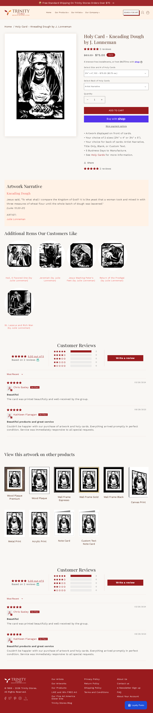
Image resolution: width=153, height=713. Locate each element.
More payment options (116, 126)
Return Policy (91, 683)
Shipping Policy (92, 688)
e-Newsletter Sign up (129, 688)
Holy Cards (98, 154)
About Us (122, 679)
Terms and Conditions (96, 692)
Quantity (88, 94)
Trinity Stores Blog (62, 703)
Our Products (59, 688)
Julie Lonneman (16, 219)
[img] (14, 382)
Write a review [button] (125, 358)
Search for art (131, 12)
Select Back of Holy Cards (97, 81)
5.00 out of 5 (36, 356)
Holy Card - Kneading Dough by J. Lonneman (43, 26)
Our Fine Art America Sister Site (63, 697)
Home (8, 26)
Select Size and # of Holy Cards (99, 67)
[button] (61, 12)
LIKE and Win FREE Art (64, 692)
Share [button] (90, 163)
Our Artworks (59, 683)
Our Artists (58, 679)
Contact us (123, 683)
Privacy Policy (92, 679)
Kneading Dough (18, 193)
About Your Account (128, 696)
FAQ (119, 692)
